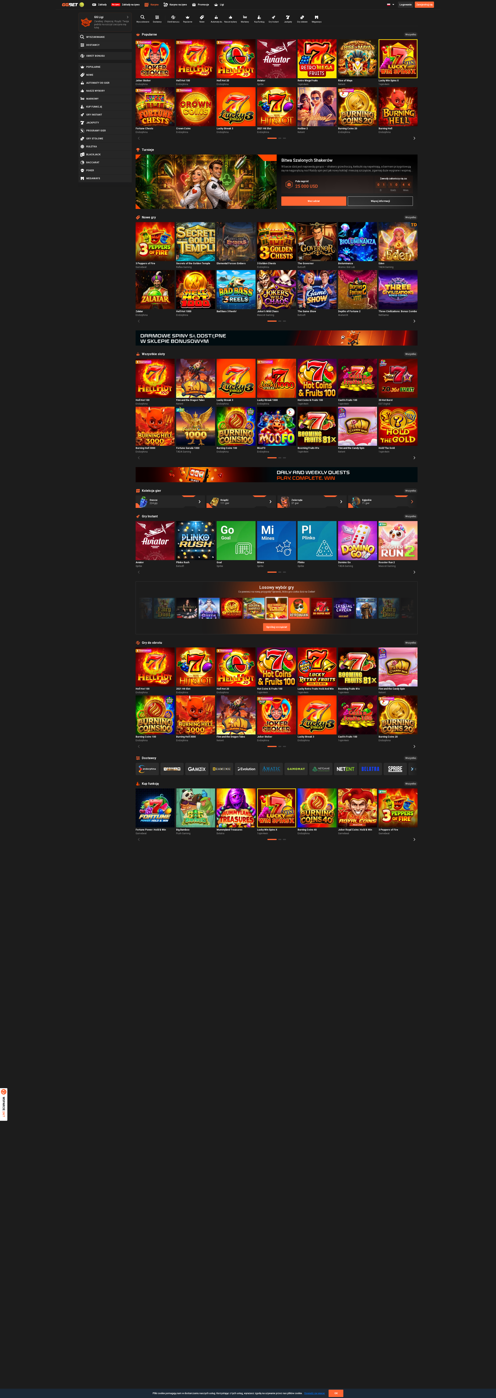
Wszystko (410, 34)
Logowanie (406, 4)
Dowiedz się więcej (314, 1393)
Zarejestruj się (424, 4)
